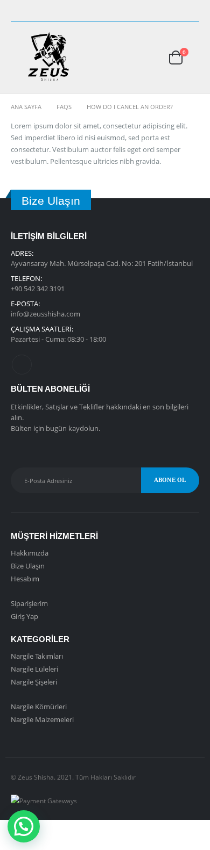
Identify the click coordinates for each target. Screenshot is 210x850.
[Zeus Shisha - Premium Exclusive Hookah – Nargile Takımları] (48, 57)
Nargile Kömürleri (39, 706)
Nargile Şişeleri (34, 682)
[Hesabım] (141, 57)
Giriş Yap (24, 616)
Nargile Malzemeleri (42, 719)
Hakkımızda (29, 553)
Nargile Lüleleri (34, 669)
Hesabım (25, 579)
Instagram (22, 364)
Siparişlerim (29, 603)
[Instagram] (192, 11)
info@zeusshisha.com (45, 314)
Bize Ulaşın (28, 566)
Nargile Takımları (37, 656)
